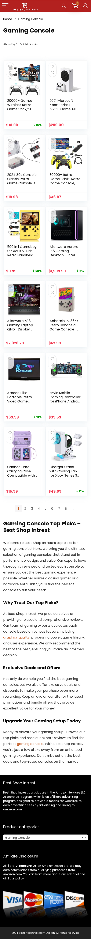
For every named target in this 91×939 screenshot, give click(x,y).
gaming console (30, 743)
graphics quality (16, 637)
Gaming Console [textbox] (44, 838)
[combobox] (45, 837)
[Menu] (5, 6)
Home (7, 19)
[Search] (64, 6)
